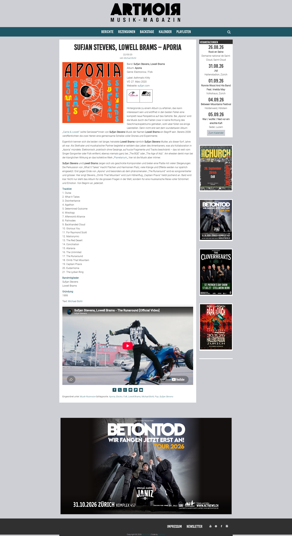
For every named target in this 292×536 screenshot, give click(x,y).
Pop (156, 396)
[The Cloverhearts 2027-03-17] (216, 293)
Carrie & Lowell (71, 131)
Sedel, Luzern (216, 120)
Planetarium (120, 157)
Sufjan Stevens (166, 396)
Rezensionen (126, 32)
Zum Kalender (216, 132)
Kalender (165, 32)
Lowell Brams (134, 396)
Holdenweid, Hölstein (216, 103)
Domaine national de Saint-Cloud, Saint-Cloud (216, 53)
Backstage (147, 32)
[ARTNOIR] (146, 23)
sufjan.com (144, 85)
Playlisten (183, 32)
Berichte (107, 32)
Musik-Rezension (88, 396)
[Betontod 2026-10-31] (216, 239)
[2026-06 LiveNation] (216, 189)
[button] (114, 390)
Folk (125, 396)
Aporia (112, 396)
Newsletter (194, 526)
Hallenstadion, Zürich (216, 70)
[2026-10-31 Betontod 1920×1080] (146, 513)
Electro (119, 396)
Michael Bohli (75, 301)
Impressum (174, 526)
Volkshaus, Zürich (216, 86)
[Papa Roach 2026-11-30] (216, 348)
